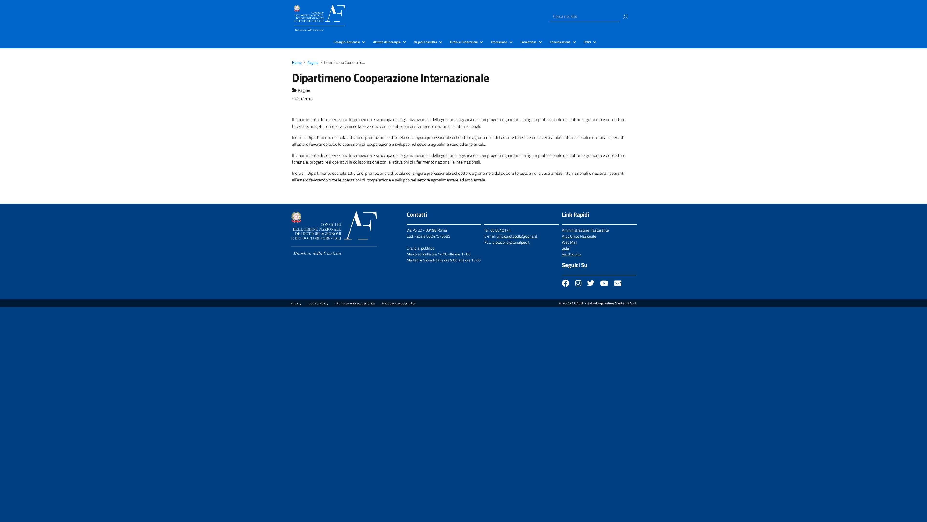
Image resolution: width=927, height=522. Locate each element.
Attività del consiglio (387, 41)
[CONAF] (319, 17)
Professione (499, 41)
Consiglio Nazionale (347, 41)
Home (297, 62)
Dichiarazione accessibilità (355, 303)
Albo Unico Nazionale (579, 236)
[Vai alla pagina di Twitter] (591, 284)
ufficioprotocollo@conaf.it (517, 236)
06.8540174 (500, 230)
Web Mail (569, 242)
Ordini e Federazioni (464, 41)
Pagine (312, 62)
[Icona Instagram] (578, 284)
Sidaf (566, 248)
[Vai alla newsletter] (617, 284)
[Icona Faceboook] (566, 284)
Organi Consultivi (425, 41)
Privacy (295, 303)
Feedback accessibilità (398, 303)
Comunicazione (560, 41)
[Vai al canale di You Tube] (604, 284)
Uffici (587, 41)
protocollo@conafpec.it (511, 242)
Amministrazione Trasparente (585, 230)
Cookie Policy (318, 303)
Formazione (528, 41)
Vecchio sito (571, 254)
